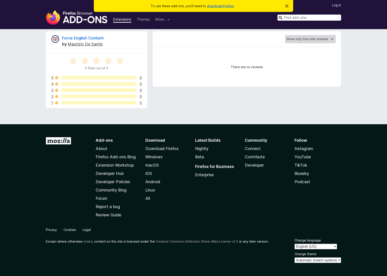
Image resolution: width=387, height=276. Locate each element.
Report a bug (108, 206)
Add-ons (104, 140)
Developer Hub (110, 173)
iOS (148, 173)
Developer (254, 165)
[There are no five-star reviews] (99, 77)
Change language (308, 240)
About (101, 148)
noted (87, 241)
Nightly (202, 148)
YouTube (303, 156)
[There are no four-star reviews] (99, 84)
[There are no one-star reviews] (99, 102)
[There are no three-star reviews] (99, 90)
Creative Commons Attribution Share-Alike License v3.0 (197, 241)
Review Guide (108, 215)
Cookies (70, 230)
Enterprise (204, 174)
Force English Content (83, 38)
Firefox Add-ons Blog (116, 156)
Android (152, 181)
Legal (87, 230)
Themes (143, 19)
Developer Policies (113, 181)
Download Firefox (162, 148)
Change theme (305, 254)
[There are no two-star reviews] (99, 96)
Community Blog (111, 190)
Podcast (302, 181)
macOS (152, 165)
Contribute (255, 156)
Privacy (51, 230)
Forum (101, 198)
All (147, 198)
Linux (150, 190)
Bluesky (302, 173)
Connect (253, 148)
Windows (154, 156)
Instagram (304, 148)
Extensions (122, 19)
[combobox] (309, 18)
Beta (199, 156)
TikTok (301, 165)
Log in (336, 5)
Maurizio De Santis (85, 44)
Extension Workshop (115, 165)
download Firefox (220, 6)
